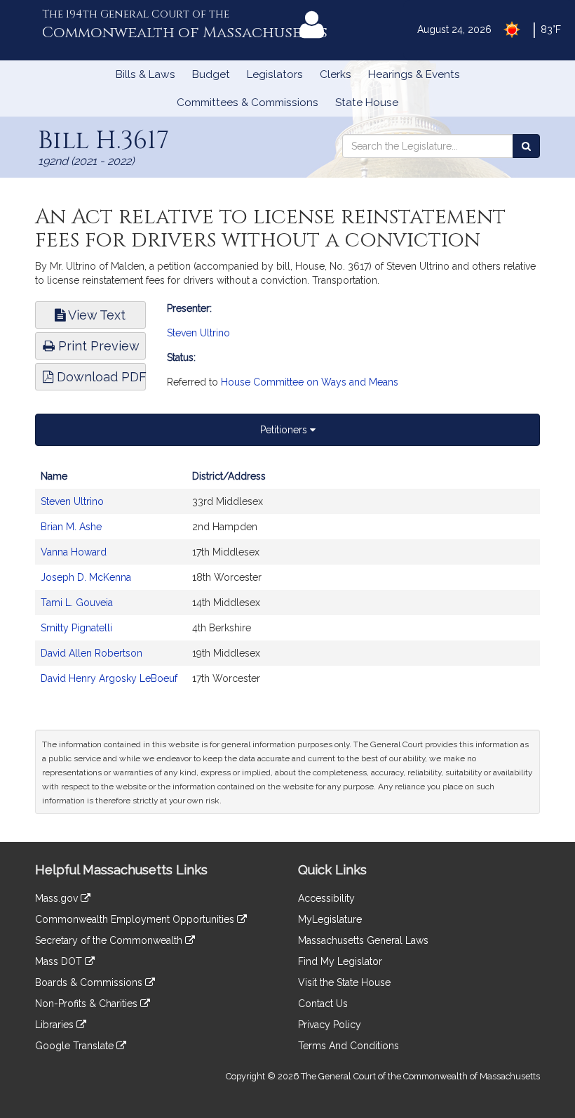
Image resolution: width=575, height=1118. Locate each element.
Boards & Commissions (90, 982)
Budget (211, 74)
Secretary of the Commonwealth (110, 940)
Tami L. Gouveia (77, 602)
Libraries (55, 1024)
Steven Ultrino (198, 332)
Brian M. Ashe (71, 526)
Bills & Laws (145, 74)
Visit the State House (344, 982)
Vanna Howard (74, 552)
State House (366, 102)
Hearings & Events (414, 74)
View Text (95, 315)
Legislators (275, 74)
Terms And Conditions (348, 1045)
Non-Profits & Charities (87, 1003)
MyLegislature (330, 919)
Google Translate (75, 1045)
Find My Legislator (340, 961)
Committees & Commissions (247, 102)
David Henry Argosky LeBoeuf (109, 678)
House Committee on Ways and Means (309, 382)
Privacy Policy (329, 1024)
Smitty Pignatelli (76, 627)
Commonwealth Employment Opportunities (136, 919)
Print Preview (97, 345)
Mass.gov (58, 898)
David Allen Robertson (91, 653)
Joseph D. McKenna (86, 577)
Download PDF (99, 376)
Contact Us (323, 1003)
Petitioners (285, 429)
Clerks (335, 74)
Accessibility (326, 898)
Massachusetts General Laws (363, 940)
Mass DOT (60, 961)
